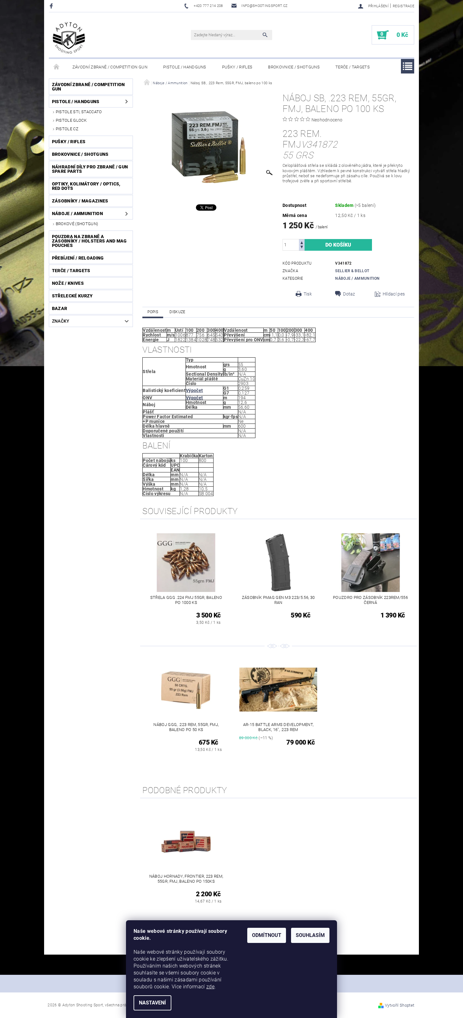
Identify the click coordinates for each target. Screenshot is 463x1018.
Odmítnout (266, 935)
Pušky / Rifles (237, 67)
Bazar (59, 308)
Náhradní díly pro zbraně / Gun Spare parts (90, 169)
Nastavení (152, 1003)
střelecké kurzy (72, 295)
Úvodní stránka (57, 67)
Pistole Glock (71, 120)
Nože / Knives (68, 283)
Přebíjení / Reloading (78, 257)
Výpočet (194, 390)
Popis (152, 312)
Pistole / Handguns (184, 67)
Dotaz (349, 293)
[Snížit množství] (302, 248)
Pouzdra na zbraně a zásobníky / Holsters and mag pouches (89, 241)
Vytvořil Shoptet (399, 1005)
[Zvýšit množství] (302, 242)
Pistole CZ (67, 128)
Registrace (403, 6)
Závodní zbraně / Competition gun (109, 67)
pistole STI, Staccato (79, 111)
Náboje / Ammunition (77, 213)
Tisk (308, 293)
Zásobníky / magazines (80, 200)
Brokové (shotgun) (77, 223)
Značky (61, 321)
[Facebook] (52, 6)
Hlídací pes (394, 293)
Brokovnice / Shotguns (294, 67)
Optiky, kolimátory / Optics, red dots (86, 186)
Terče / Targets (352, 67)
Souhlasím (310, 935)
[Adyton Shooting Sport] (69, 38)
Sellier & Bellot (352, 271)
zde (210, 987)
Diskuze (177, 312)
